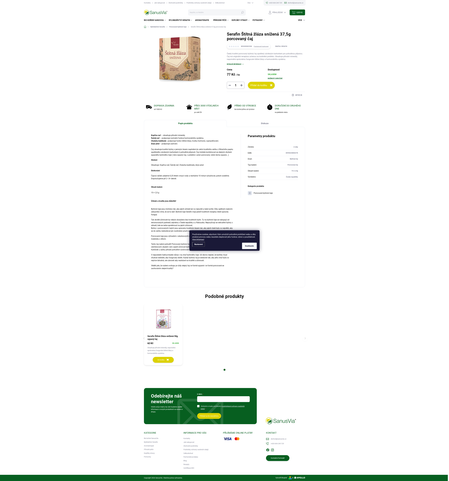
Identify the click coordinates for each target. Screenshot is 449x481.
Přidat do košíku (258, 85)
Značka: (281, 46)
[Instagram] (272, 449)
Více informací (198, 239)
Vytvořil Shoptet (281, 478)
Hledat (242, 12)
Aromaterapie (149, 446)
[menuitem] (155, 20)
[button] (224, 369)
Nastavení (198, 244)
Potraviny (147, 457)
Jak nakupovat (159, 3)
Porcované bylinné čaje (263, 193)
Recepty (186, 464)
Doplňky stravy (149, 453)
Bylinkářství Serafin (151, 442)
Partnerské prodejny (190, 457)
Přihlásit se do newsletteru (209, 416)
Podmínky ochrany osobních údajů (199, 3)
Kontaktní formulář (278, 458)
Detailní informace (234, 64)
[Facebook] (268, 449)
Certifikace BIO (188, 468)
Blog (185, 461)
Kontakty (147, 3)
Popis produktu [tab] (185, 123)
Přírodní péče (148, 449)
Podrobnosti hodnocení (261, 46)
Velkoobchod (219, 3)
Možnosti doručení (275, 78)
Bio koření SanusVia (151, 438)
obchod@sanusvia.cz (278, 439)
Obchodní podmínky (175, 3)
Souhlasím (249, 246)
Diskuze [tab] (265, 123)
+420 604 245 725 (277, 444)
